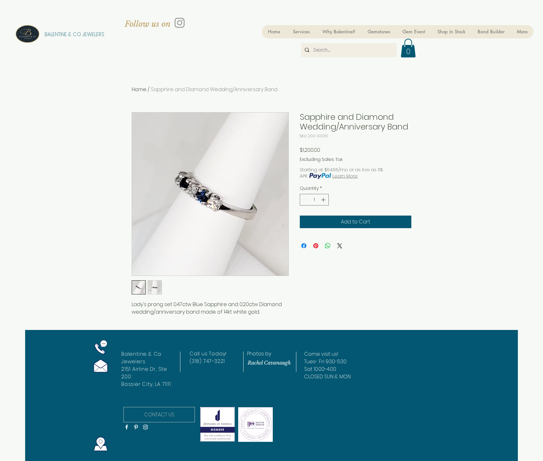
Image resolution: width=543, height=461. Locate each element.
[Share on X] (339, 246)
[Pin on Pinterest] (316, 246)
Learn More (345, 176)
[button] (408, 48)
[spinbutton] (314, 199)
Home (139, 89)
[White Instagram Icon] (145, 427)
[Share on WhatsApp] (328, 246)
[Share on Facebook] (304, 246)
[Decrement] (305, 199)
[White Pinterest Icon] (136, 427)
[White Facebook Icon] (126, 427)
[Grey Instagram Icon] (179, 23)
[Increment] (324, 199)
